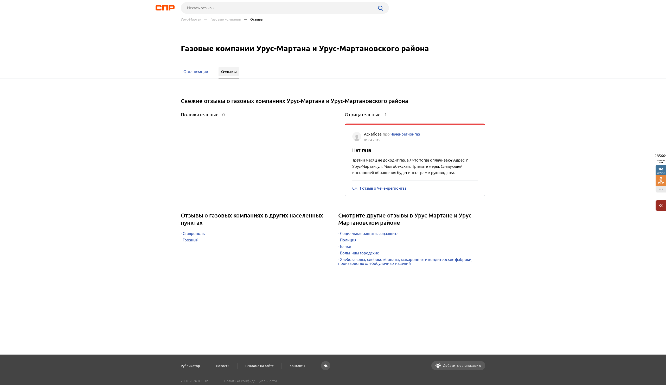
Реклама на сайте (259, 366)
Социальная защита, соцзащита (369, 233)
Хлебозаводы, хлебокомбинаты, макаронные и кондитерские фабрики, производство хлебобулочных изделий (405, 261)
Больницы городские (359, 253)
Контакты (297, 366)
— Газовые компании (222, 19)
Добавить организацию (461, 365)
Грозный (190, 240)
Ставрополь (194, 233)
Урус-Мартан (191, 19)
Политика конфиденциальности (250, 381)
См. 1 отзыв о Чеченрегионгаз (379, 188)
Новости (222, 366)
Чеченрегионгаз (405, 134)
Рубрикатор (190, 366)
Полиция (348, 240)
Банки (345, 246)
